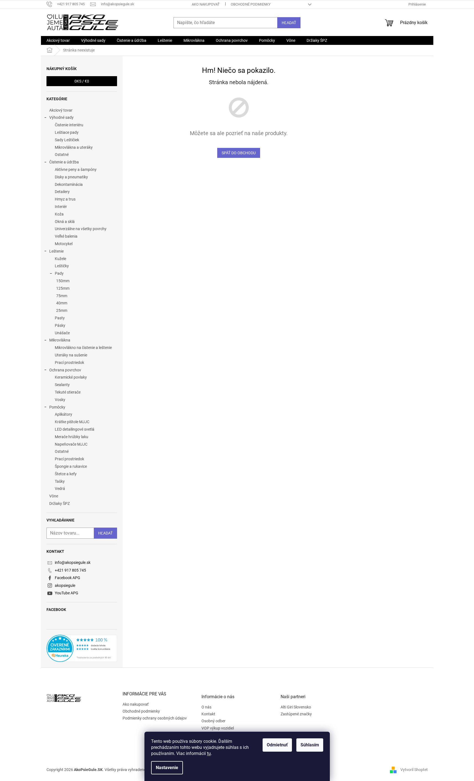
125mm (62, 288)
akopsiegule (65, 585)
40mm (61, 303)
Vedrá (60, 488)
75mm (61, 296)
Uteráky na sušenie (71, 355)
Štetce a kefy (66, 474)
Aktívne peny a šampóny (76, 169)
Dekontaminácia (69, 184)
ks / (81, 81)
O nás (206, 707)
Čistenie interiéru (69, 125)
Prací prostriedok (69, 362)
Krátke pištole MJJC (72, 422)
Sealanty (62, 384)
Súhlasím (310, 744)
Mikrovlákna (59, 340)
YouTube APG (66, 593)
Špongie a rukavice (71, 466)
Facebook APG (67, 578)
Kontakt (208, 714)
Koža (59, 214)
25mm (61, 310)
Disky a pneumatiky (71, 177)
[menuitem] (58, 40)
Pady (59, 273)
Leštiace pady (67, 132)
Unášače (62, 333)
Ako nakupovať (206, 4)
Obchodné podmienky (251, 4)
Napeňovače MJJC (71, 444)
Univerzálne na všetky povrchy (81, 229)
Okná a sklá (65, 221)
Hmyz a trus (65, 199)
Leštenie (56, 251)
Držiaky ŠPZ (59, 503)
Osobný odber (213, 721)
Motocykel (63, 244)
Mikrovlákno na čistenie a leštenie (83, 347)
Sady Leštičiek (67, 140)
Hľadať (289, 22)
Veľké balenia (66, 236)
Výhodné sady (61, 117)
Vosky (60, 399)
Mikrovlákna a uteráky (74, 147)
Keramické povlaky (71, 377)
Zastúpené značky (296, 714)
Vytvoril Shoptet (414, 769)
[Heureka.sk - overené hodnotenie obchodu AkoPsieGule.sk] (81, 648)
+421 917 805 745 (70, 570)
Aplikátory (63, 414)
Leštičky (62, 266)
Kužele (60, 258)
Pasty (60, 318)
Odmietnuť (277, 744)
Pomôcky (57, 407)
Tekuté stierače (68, 392)
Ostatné (62, 154)
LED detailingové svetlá (74, 429)
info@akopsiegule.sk (72, 562)
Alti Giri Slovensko (296, 707)
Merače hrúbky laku (71, 437)
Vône (53, 496)
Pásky (60, 325)
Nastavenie (167, 767)
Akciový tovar (60, 110)
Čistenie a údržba (64, 162)
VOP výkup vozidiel (217, 728)
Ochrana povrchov (65, 370)
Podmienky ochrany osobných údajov (155, 718)
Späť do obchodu (239, 153)
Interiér (61, 206)
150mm (62, 281)
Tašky (60, 481)
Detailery (62, 191)
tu (209, 753)
